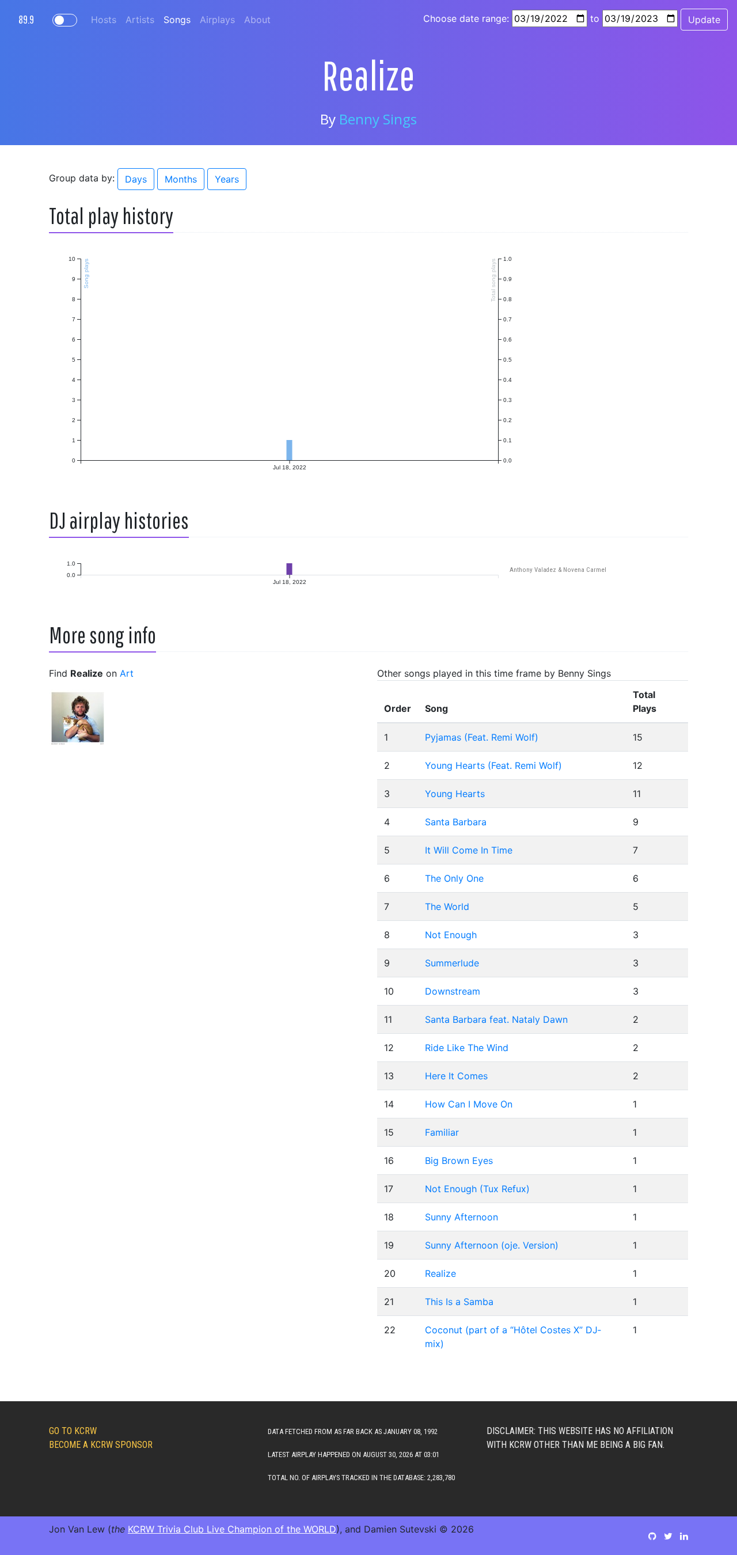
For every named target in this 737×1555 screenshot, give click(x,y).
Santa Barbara (456, 822)
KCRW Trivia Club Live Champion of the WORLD (232, 1529)
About (257, 19)
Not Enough (451, 934)
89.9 (26, 19)
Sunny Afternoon (461, 1217)
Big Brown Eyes (459, 1160)
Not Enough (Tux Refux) (477, 1188)
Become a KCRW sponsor (101, 1444)
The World (447, 906)
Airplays (217, 19)
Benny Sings (378, 118)
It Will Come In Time (468, 850)
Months (181, 179)
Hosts (103, 19)
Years (227, 179)
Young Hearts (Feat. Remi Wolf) (493, 765)
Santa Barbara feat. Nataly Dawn (496, 1019)
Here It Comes (456, 1076)
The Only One (454, 878)
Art (127, 673)
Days (136, 179)
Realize (440, 1273)
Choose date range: (466, 18)
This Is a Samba (459, 1301)
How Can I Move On (468, 1104)
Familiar (442, 1132)
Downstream (452, 991)
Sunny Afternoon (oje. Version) (492, 1245)
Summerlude (452, 963)
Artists (140, 19)
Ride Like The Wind (466, 1047)
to (594, 18)
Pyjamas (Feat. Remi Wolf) (481, 737)
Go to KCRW (73, 1430)
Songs (177, 19)
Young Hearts (455, 793)
